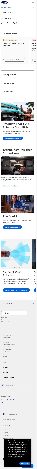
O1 (21, 133)
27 (5, 180)
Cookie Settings (25, 463)
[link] (5, 422)
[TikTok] (2, 402)
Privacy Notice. (18, 458)
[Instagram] (11, 399)
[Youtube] (8, 399)
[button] (18, 362)
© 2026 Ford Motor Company (9, 419)
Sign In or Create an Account (14, 60)
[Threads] (13, 399)
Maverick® (5, 322)
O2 (6, 180)
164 (16, 221)
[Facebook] (2, 399)
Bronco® (4, 320)
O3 (28, 282)
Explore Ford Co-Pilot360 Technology (16, 290)
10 (26, 282)
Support (3, 12)
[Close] (29, 441)
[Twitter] (5, 399)
